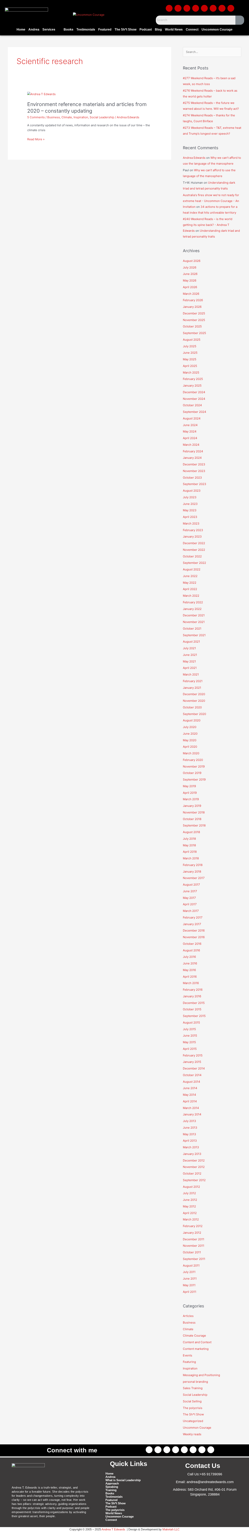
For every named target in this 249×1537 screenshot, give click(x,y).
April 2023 (190, 517)
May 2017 (189, 898)
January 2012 (192, 1232)
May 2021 (189, 661)
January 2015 (192, 1062)
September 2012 (194, 1180)
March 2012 (191, 1219)
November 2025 (194, 320)
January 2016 (192, 996)
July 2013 (189, 1121)
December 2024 (194, 392)
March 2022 (191, 595)
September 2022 (194, 563)
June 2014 (190, 1088)
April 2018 (190, 852)
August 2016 (191, 950)
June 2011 (190, 1278)
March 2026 (191, 294)
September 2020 (194, 714)
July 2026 (189, 267)
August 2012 (191, 1187)
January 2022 (192, 609)
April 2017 (190, 904)
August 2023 (192, 490)
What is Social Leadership (123, 1480)
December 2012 (194, 1160)
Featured (104, 29)
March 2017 (191, 911)
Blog (158, 29)
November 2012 (194, 1167)
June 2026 (190, 274)
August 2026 (191, 261)
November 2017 (194, 878)
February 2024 (193, 451)
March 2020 (191, 753)
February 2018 (193, 865)
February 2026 (193, 300)
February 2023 (193, 530)
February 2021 (193, 681)
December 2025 (194, 313)
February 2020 (193, 760)
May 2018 (189, 845)
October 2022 (192, 556)
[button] (51, 29)
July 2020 (189, 727)
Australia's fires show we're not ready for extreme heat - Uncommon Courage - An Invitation (211, 201)
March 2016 (191, 983)
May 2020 (189, 740)
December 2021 (194, 615)
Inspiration (81, 117)
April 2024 (190, 438)
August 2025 (191, 339)
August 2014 (191, 1081)
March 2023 (191, 523)
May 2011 (189, 1285)
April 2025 (190, 366)
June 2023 (190, 504)
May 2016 (189, 970)
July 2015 (189, 1029)
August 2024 (192, 418)
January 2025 (192, 385)
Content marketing (196, 1349)
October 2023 (192, 477)
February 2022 (193, 602)
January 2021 (192, 688)
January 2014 (192, 1114)
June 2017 (190, 891)
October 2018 (192, 819)
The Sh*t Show (125, 29)
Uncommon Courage (217, 29)
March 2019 (191, 799)
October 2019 (192, 773)
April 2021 (190, 668)
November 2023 (194, 471)
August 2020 (191, 720)
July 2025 (189, 346)
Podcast (145, 29)
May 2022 (189, 582)
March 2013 (191, 1147)
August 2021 (191, 641)
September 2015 (194, 1016)
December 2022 (194, 543)
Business (53, 117)
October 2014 (192, 1075)
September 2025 (194, 333)
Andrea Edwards (194, 158)
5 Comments (36, 117)
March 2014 (191, 1108)
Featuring (189, 1362)
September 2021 (194, 635)
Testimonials (85, 29)
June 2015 (190, 1035)
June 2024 (190, 425)
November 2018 (194, 812)
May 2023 (189, 510)
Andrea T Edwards (113, 1529)
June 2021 (190, 655)
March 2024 (191, 445)
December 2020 (194, 694)
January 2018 (192, 871)
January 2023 (192, 536)
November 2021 (194, 622)
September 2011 (194, 1259)
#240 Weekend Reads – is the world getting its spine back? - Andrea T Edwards (207, 224)
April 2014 (190, 1101)
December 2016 (194, 930)
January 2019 (192, 806)
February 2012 (193, 1226)
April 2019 (190, 793)
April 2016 (190, 976)
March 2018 (191, 858)
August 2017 (191, 884)
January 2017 (192, 924)
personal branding (195, 1381)
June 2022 (190, 576)
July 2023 (189, 497)
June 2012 (190, 1200)
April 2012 (190, 1213)
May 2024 (189, 431)
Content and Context (197, 1342)
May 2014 (189, 1095)
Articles (188, 1316)
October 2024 (192, 405)
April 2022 (190, 589)
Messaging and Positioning (201, 1375)
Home (21, 29)
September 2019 (194, 779)
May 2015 (189, 1042)
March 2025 (191, 372)
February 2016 (193, 989)
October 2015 (192, 1009)
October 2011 (192, 1252)
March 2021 (191, 674)
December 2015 (194, 1003)
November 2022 (194, 550)
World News (174, 29)
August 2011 (191, 1265)
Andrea (33, 29)
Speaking (111, 1486)
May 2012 (189, 1206)
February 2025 (193, 379)
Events (187, 1355)
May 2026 (189, 280)
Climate (66, 117)
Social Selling (192, 1401)
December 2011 (193, 1239)
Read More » (36, 139)
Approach (112, 1483)
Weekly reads (192, 1434)
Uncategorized (193, 1421)
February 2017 (193, 917)
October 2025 (192, 326)
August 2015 (191, 1022)
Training (111, 1490)
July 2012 (189, 1193)
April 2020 (190, 746)
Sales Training (193, 1388)
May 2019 (189, 786)
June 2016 (190, 963)
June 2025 (190, 352)
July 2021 (189, 648)
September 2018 (194, 825)
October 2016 (192, 944)
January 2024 (192, 458)
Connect (192, 29)
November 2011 (193, 1245)
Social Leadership (102, 117)
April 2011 (189, 1292)
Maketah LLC (171, 1529)
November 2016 (194, 937)
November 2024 (194, 399)
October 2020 (192, 707)
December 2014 (194, 1068)
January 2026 (192, 307)
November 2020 (194, 701)
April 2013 (190, 1140)
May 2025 (189, 359)
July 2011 (189, 1272)
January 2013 (192, 1154)
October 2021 (192, 628)
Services (48, 29)
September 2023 (194, 484)
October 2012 (192, 1173)
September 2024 (194, 412)
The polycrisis (192, 1408)
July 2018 (189, 838)
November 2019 (194, 766)
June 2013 (190, 1127)
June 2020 (190, 733)
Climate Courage (194, 1335)
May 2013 (189, 1134)
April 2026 (190, 287)
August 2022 (191, 569)
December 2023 (194, 464)
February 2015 (193, 1055)
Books (68, 29)
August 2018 (191, 832)
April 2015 (190, 1049)
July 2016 (189, 957)
